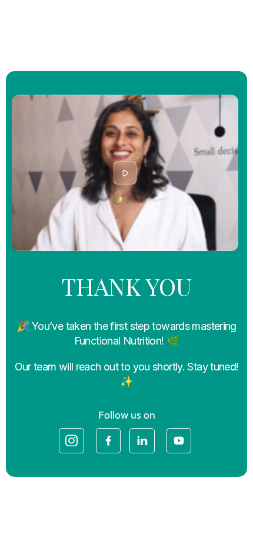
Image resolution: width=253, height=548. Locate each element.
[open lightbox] (125, 173)
